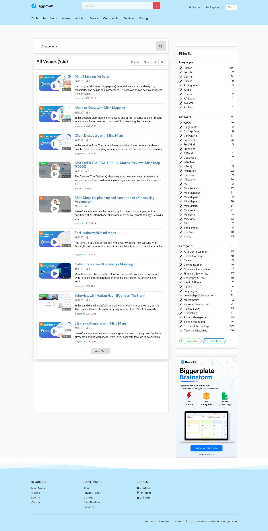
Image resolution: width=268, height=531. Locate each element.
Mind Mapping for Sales (92, 76)
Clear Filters (216, 341)
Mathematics (191, 299)
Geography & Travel (195, 278)
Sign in (196, 7)
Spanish (188, 94)
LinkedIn (145, 497)
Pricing (143, 18)
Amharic (189, 107)
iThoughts (190, 179)
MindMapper (191, 201)
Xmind (187, 236)
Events (94, 18)
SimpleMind (191, 227)
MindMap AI (191, 197)
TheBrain (189, 232)
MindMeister (191, 205)
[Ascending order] (162, 62)
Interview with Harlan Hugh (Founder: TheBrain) (110, 296)
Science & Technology (196, 326)
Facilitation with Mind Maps (95, 233)
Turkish (188, 81)
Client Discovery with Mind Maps (99, 135)
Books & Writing (193, 256)
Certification (92, 502)
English (188, 67)
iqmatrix (79, 188)
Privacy (179, 521)
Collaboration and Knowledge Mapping (104, 264)
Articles (80, 18)
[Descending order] (155, 62)
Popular (135, 62)
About (88, 488)
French (188, 72)
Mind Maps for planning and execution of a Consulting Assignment (115, 199)
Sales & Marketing (194, 321)
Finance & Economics (196, 273)
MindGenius (190, 188)
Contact (89, 497)
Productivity (191, 313)
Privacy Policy (92, 493)
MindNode (190, 210)
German (188, 76)
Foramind (189, 140)
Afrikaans (189, 98)
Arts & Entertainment (196, 251)
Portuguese (190, 85)
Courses (36, 502)
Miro (186, 223)
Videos (66, 18)
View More (101, 351)
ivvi (186, 184)
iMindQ (188, 166)
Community (111, 18)
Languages (190, 291)
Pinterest (145, 493)
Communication (193, 264)
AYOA (187, 122)
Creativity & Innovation (197, 269)
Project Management (196, 317)
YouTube (145, 488)
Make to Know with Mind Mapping (100, 108)
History (188, 286)
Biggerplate (190, 127)
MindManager (192, 192)
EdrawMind (190, 135)
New (146, 62)
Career (188, 260)
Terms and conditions (156, 521)
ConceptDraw (192, 131)
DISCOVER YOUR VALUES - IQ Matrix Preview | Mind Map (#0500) (117, 164)
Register (215, 7)
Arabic (187, 89)
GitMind (188, 153)
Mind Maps (50, 18)
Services (129, 18)
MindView (189, 219)
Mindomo (189, 214)
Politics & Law (192, 308)
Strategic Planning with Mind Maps (101, 323)
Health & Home (192, 282)
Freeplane (189, 148)
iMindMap (189, 162)
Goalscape (190, 157)
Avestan (189, 102)
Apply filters (192, 341)
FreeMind (189, 144)
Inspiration (190, 170)
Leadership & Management (199, 295)
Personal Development (197, 304)
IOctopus (189, 175)
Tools (34, 18)
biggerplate (80, 98)
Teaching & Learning (195, 330)
